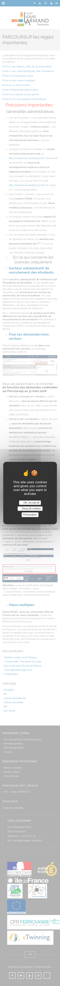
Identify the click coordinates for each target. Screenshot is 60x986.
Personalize (30, 514)
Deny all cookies (31, 508)
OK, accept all (31, 502)
